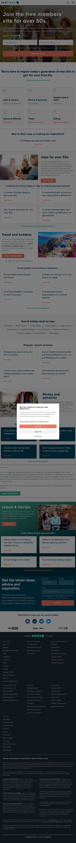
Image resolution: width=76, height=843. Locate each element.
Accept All (38, 426)
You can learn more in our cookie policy (34, 421)
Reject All (38, 431)
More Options (38, 436)
